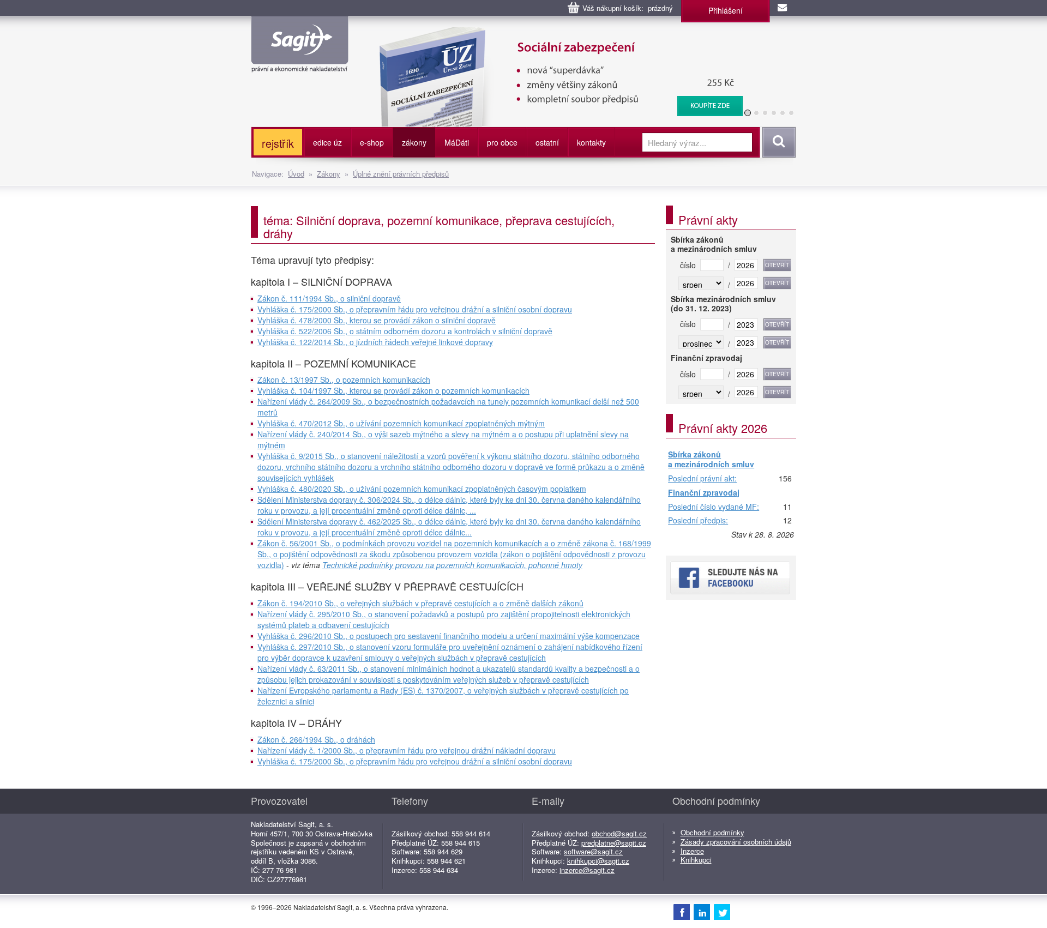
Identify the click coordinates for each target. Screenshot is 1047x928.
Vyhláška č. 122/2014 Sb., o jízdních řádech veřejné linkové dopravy (375, 341)
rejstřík (278, 143)
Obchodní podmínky (712, 832)
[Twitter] (722, 911)
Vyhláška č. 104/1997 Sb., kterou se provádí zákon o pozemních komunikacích (393, 390)
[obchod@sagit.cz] (783, 8)
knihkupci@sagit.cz (598, 860)
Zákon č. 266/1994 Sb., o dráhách (316, 739)
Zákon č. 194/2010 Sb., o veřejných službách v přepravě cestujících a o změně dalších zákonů (420, 603)
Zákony (328, 173)
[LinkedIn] (702, 911)
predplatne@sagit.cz (613, 842)
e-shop (372, 142)
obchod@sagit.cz (619, 833)
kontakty (591, 142)
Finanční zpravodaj (703, 493)
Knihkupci (696, 859)
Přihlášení (725, 10)
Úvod (296, 173)
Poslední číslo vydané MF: (713, 507)
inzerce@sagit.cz (587, 870)
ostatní (547, 142)
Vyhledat (777, 142)
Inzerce (692, 851)
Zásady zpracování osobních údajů (736, 841)
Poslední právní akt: (702, 479)
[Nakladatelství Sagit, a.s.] (299, 63)
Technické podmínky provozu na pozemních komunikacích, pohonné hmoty (452, 564)
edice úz (327, 142)
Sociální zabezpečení (529, 32)
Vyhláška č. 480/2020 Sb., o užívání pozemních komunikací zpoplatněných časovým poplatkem (421, 488)
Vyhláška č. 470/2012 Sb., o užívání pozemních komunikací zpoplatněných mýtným (401, 423)
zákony (414, 142)
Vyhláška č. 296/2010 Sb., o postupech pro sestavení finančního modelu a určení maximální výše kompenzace (448, 635)
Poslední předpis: (698, 521)
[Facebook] (681, 911)
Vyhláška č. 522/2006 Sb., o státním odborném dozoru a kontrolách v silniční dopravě (404, 331)
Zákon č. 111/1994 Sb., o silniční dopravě (329, 298)
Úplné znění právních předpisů (401, 173)
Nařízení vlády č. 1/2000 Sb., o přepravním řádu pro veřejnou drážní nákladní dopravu (406, 750)
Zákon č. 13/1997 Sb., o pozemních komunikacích (343, 379)
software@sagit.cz (593, 851)
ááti (456, 142)
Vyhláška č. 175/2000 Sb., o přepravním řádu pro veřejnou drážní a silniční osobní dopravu (414, 309)
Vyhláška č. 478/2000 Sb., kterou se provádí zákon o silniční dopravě (376, 320)
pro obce (502, 142)
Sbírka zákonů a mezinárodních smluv (711, 459)
